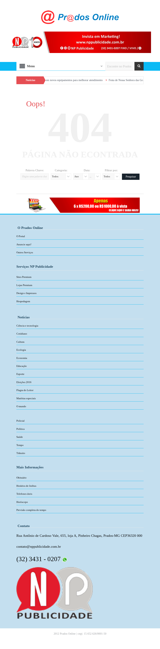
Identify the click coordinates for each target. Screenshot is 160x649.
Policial (20, 420)
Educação (21, 366)
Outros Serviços (24, 252)
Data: (87, 170)
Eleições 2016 (23, 382)
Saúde (19, 436)
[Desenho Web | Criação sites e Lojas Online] (54, 593)
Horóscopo (22, 502)
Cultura (20, 341)
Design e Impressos (26, 293)
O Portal (20, 236)
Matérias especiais (26, 398)
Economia (21, 358)
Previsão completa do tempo (31, 510)
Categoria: (61, 170)
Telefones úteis (24, 493)
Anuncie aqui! (23, 244)
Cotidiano (21, 333)
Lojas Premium (24, 285)
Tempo (20, 445)
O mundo (21, 406)
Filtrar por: (111, 170)
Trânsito (20, 453)
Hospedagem (23, 301)
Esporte (20, 374)
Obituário (21, 477)
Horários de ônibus (26, 485)
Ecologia (21, 349)
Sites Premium (23, 276)
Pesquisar (131, 176)
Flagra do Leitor (24, 390)
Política (20, 428)
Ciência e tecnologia (27, 325)
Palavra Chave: (35, 170)
